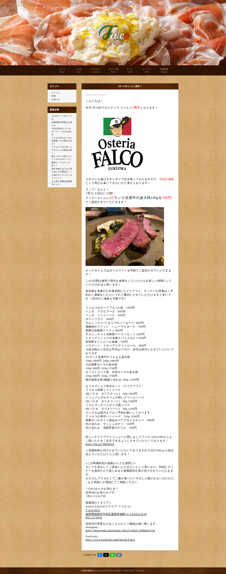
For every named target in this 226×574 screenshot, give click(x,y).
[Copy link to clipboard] (119, 555)
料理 (54, 96)
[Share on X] (106, 555)
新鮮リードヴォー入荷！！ (61, 164)
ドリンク (56, 93)
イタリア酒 (113, 70)
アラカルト (96, 70)
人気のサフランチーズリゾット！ (62, 176)
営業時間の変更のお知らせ (62, 123)
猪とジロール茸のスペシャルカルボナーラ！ (62, 157)
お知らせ (56, 99)
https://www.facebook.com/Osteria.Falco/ (110, 539)
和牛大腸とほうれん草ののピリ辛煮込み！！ (62, 170)
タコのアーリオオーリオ (62, 117)
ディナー (147, 70)
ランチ (130, 70)
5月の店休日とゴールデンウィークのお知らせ (62, 131)
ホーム (62, 70)
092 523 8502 (94, 517)
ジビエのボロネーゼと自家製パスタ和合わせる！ (62, 141)
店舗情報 (164, 70)
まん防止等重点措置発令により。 (62, 182)
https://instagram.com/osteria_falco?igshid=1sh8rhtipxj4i (120, 530)
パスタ (79, 70)
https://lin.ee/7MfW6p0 (100, 444)
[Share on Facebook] (99, 555)
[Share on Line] (112, 555)
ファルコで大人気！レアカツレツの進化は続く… (62, 150)
